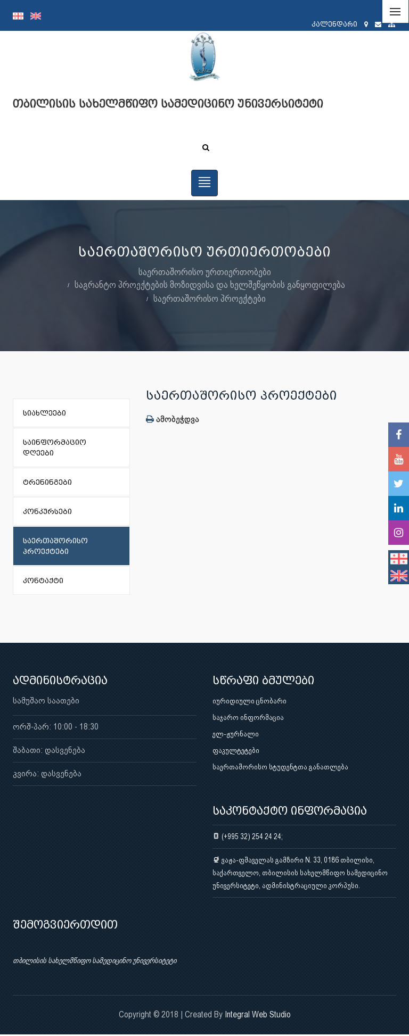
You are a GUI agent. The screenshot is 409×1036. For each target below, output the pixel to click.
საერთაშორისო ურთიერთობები (204, 271)
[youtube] (398, 459)
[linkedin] (398, 508)
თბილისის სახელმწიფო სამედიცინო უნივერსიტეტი (94, 960)
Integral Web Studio (258, 1014)
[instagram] (398, 532)
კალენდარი (334, 24)
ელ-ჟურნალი (235, 734)
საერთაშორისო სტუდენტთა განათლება (280, 767)
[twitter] (398, 483)
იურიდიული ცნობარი (249, 701)
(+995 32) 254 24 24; (251, 836)
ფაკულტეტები (235, 750)
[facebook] (398, 434)
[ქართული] (21, 15)
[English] (38, 15)
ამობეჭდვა (176, 419)
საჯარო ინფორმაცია (248, 717)
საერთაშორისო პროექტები (209, 298)
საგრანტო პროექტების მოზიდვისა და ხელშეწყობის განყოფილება (210, 284)
